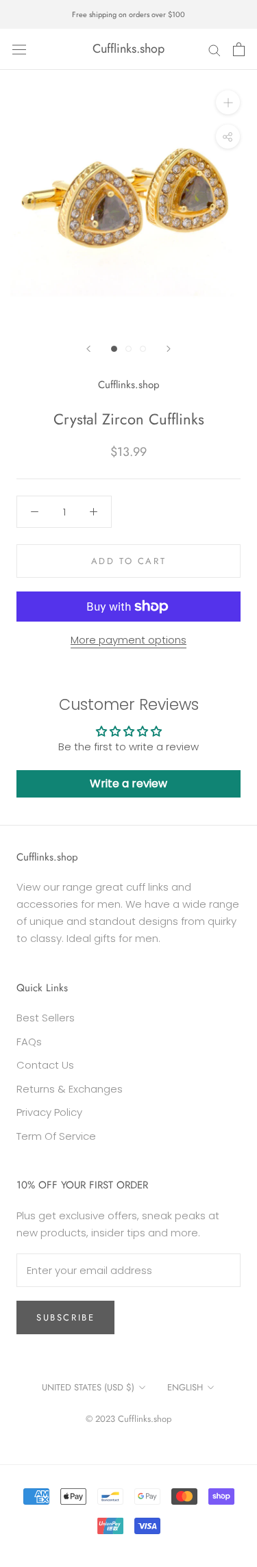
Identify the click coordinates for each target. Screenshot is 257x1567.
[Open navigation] (19, 49)
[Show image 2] (128, 349)
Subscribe (65, 1317)
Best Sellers (45, 1017)
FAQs (29, 1041)
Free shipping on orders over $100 (128, 14)
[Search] (214, 49)
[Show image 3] (143, 349)
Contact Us (45, 1065)
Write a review (128, 783)
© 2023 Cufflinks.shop (128, 1418)
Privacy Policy (49, 1112)
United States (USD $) (88, 1387)
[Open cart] (239, 49)
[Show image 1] (114, 349)
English (185, 1387)
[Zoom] (228, 102)
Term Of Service (56, 1136)
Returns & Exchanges (69, 1089)
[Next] (169, 349)
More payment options (128, 640)
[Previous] (88, 349)
